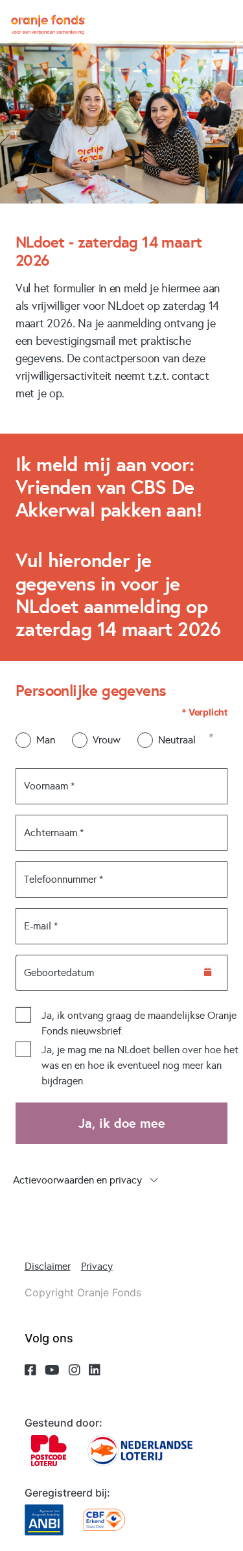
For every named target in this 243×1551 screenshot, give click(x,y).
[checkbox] (23, 1015)
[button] (121, 1180)
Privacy (97, 1266)
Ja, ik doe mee (121, 1123)
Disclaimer (48, 1266)
